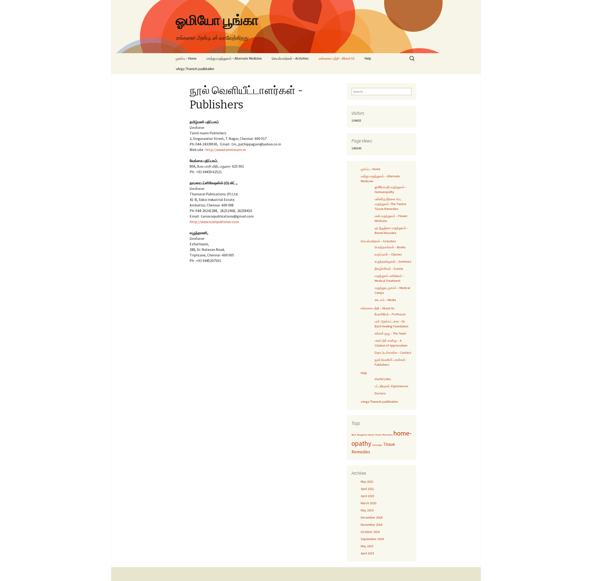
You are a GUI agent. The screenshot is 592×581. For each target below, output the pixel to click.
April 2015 (367, 553)
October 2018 (370, 532)
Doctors (380, 393)
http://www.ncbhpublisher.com (214, 221)
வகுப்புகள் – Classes (388, 254)
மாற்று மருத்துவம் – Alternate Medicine (234, 58)
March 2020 (368, 503)
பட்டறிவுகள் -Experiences (391, 386)
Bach (354, 434)
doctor (371, 434)
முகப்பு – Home (186, 58)
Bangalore (362, 434)
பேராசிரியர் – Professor (390, 314)
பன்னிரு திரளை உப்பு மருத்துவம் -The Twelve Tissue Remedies (390, 204)
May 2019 (367, 510)
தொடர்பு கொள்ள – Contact (393, 352)
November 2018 (371, 525)
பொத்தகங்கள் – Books (390, 247)
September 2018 (372, 539)
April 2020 (367, 496)
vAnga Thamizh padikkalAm (195, 69)
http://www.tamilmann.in (225, 149)
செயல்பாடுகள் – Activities (290, 58)
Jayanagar (377, 444)
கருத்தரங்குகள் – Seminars (393, 261)
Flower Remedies (384, 434)
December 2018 (371, 517)
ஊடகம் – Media (385, 300)
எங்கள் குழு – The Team (390, 333)
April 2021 (367, 489)
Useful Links (383, 379)
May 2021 (367, 482)
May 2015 (367, 546)
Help (367, 58)
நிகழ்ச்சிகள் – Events (389, 269)
